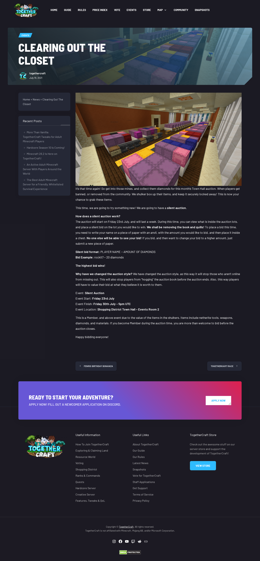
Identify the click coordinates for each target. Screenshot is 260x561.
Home (54, 9)
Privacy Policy (141, 500)
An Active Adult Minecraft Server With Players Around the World (42, 169)
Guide (67, 9)
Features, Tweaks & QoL (90, 500)
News (36, 99)
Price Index (100, 9)
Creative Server (85, 494)
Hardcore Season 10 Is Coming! (46, 147)
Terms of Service (143, 494)
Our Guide (139, 450)
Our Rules (139, 456)
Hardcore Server (86, 488)
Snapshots (202, 9)
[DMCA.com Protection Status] (130, 552)
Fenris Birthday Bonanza (98, 366)
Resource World (85, 456)
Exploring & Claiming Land (92, 450)
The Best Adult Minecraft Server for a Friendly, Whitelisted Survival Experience (43, 184)
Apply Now (218, 400)
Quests (80, 481)
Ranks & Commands (88, 475)
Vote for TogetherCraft (147, 475)
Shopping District (86, 469)
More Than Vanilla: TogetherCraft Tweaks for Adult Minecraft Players (42, 136)
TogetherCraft (126, 526)
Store (147, 9)
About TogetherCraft (146, 444)
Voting (79, 463)
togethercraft (37, 73)
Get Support (140, 488)
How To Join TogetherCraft (92, 444)
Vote (117, 9)
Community (181, 9)
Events (131, 9)
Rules (82, 9)
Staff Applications (144, 481)
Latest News (140, 463)
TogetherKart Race (222, 366)
